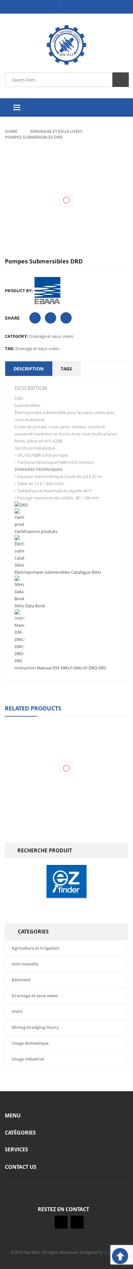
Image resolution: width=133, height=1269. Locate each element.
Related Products (33, 708)
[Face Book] (61, 1222)
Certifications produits (36, 531)
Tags (66, 369)
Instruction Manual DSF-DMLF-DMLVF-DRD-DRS (60, 668)
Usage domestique (30, 1043)
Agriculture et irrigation (35, 948)
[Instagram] (77, 1222)
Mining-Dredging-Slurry (35, 1027)
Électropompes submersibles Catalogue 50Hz (58, 572)
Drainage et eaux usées (56, 131)
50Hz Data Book (30, 606)
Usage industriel (28, 1059)
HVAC (17, 1011)
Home (11, 131)
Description (29, 369)
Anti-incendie (25, 964)
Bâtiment (21, 980)
